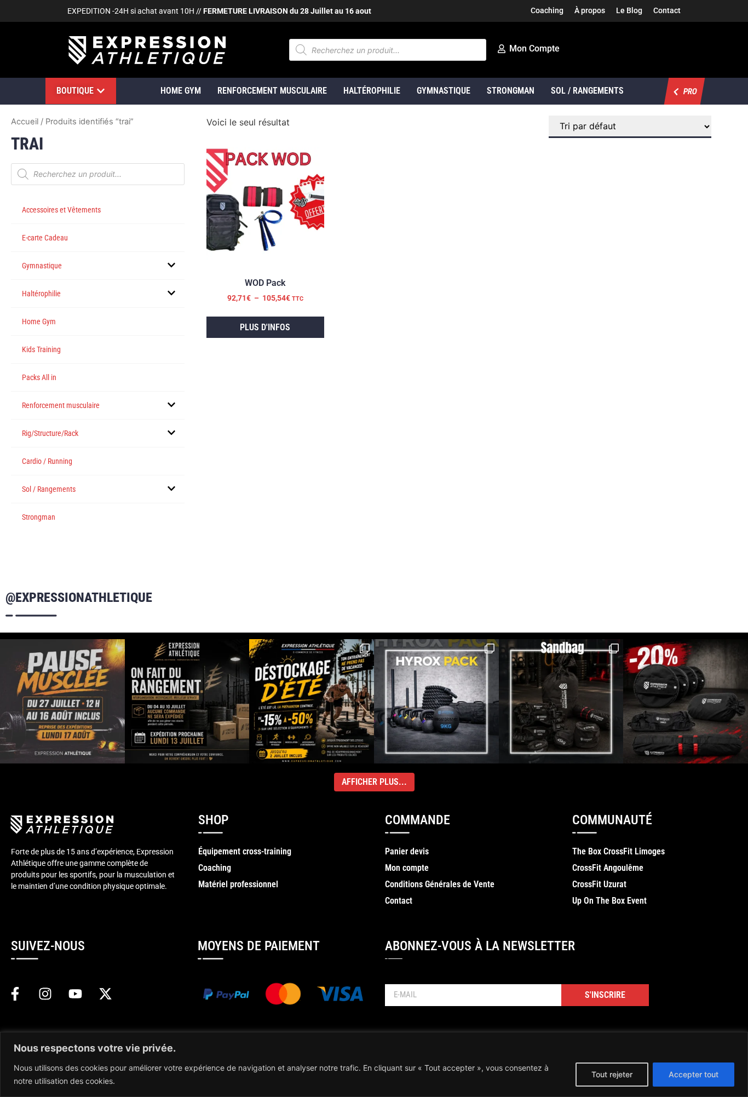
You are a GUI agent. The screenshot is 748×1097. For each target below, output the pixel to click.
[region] (374, 1064)
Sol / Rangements (587, 90)
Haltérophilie (371, 90)
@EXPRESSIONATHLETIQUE (78, 597)
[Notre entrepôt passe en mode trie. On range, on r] (187, 701)
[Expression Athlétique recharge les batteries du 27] (62, 701)
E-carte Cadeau (45, 237)
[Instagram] (45, 994)
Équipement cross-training (244, 851)
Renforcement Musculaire (272, 90)
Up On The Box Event (609, 900)
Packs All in (39, 377)
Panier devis (407, 851)
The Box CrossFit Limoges (618, 851)
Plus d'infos (265, 327)
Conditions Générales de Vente (439, 884)
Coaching (547, 10)
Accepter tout (693, 1074)
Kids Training (41, 349)
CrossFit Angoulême (607, 868)
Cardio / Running (47, 461)
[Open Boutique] (100, 90)
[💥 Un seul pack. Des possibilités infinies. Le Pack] (436, 701)
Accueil (24, 122)
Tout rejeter (611, 1074)
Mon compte (407, 868)
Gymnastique (443, 90)
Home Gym (180, 90)
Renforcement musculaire (61, 405)
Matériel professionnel (238, 884)
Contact (667, 10)
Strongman (510, 90)
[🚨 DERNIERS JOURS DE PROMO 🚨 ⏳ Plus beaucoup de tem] (561, 701)
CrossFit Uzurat (599, 884)
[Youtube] (75, 994)
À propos (589, 10)
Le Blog (629, 10)
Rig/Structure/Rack (50, 433)
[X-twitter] (105, 994)
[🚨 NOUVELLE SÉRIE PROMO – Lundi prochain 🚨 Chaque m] (685, 701)
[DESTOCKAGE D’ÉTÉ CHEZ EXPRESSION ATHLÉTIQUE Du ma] (311, 701)
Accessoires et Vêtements (61, 209)
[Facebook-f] (14, 994)
